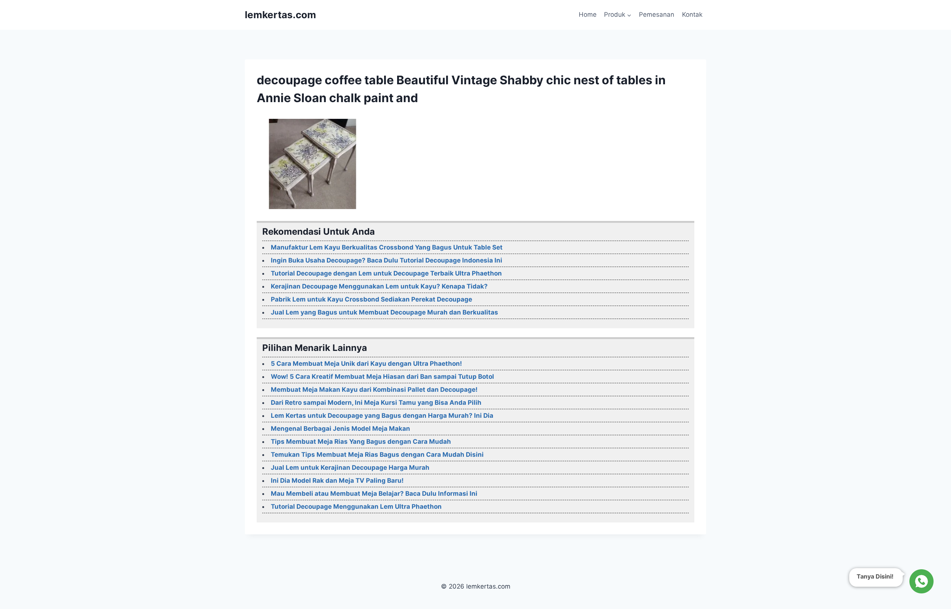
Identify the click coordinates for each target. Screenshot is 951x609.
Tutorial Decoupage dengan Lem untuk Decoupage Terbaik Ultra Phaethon (386, 273)
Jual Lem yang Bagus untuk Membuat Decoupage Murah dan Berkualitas (384, 312)
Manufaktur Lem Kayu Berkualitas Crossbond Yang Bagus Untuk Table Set (387, 247)
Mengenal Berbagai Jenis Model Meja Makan (340, 428)
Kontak (692, 14)
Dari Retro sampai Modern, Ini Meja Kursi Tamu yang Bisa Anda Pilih (376, 402)
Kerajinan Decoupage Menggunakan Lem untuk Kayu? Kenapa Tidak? (379, 286)
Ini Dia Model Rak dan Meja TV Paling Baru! (337, 480)
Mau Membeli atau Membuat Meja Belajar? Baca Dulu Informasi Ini (374, 493)
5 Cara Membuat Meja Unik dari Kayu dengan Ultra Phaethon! (366, 363)
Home (588, 14)
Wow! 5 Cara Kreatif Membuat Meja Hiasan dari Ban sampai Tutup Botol (382, 376)
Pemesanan (656, 14)
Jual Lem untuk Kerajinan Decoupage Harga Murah (350, 467)
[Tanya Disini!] (920, 580)
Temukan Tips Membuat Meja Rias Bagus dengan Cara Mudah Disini (377, 454)
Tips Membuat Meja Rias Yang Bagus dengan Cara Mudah (361, 441)
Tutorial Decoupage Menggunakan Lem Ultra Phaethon (356, 506)
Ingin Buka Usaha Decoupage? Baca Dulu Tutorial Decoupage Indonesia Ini (386, 260)
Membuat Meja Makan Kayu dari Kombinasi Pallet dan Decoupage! (374, 389)
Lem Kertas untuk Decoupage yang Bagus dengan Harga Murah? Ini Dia (382, 415)
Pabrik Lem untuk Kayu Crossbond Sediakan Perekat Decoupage (371, 299)
